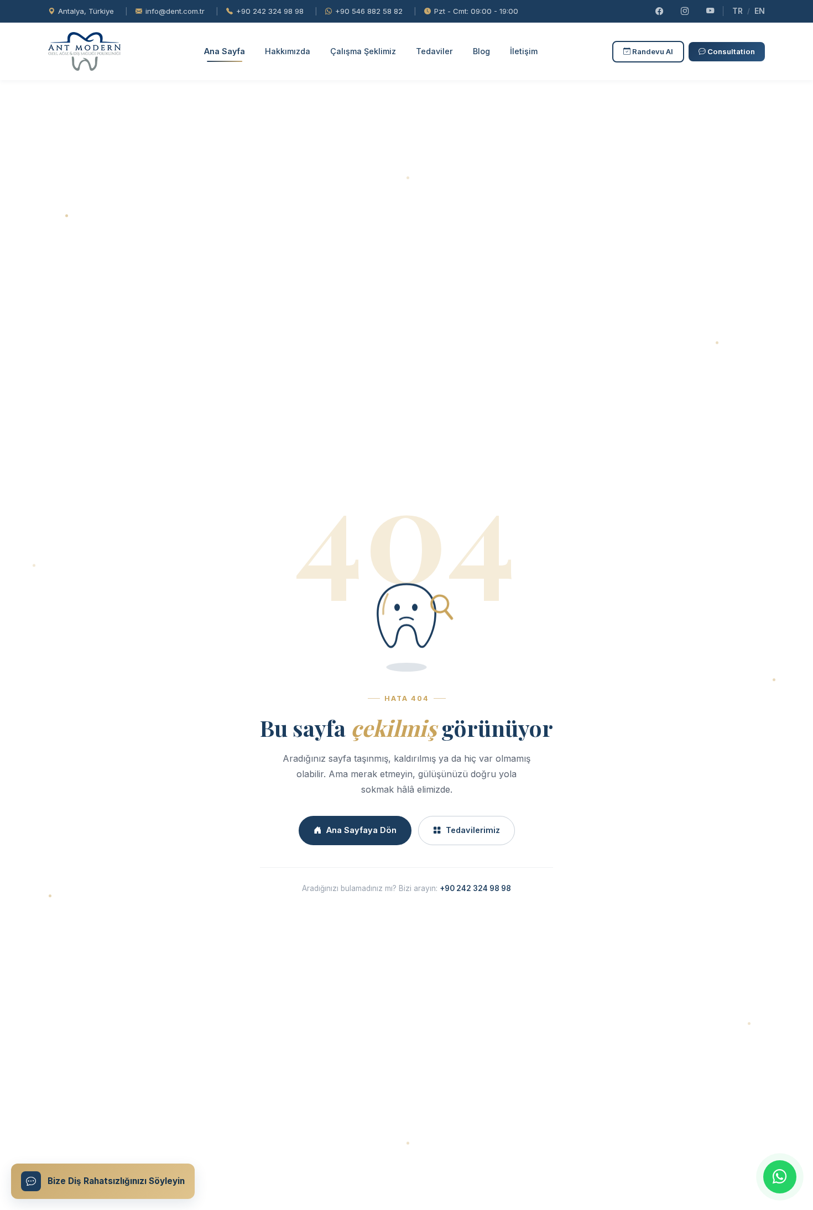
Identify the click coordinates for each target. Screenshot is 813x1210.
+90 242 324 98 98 (270, 11)
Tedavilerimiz (473, 830)
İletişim (524, 51)
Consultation (730, 51)
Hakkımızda (287, 51)
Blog (481, 51)
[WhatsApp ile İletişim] (779, 1176)
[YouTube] (710, 11)
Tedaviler (434, 51)
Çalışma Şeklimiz (363, 51)
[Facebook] (659, 11)
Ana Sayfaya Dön (361, 830)
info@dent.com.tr (175, 11)
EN (759, 10)
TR (737, 10)
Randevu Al (651, 51)
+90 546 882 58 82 (369, 11)
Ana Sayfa (224, 51)
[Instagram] (685, 11)
